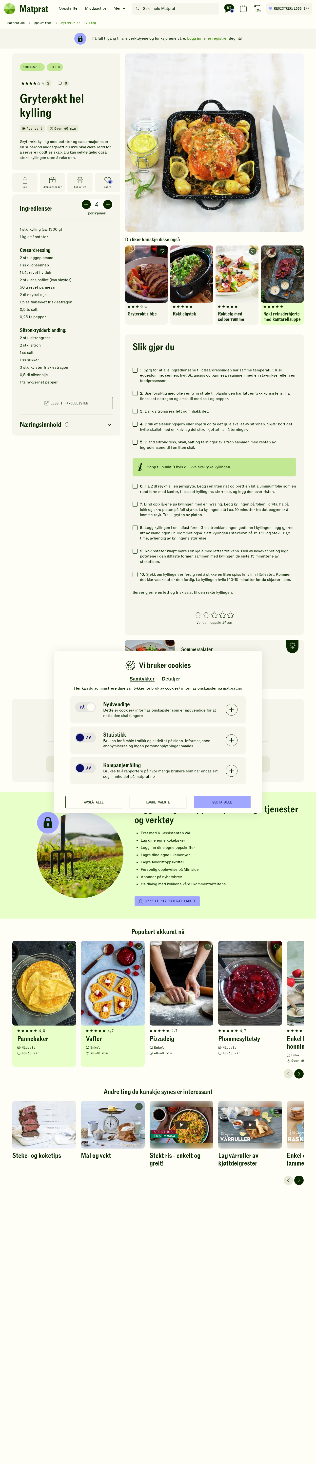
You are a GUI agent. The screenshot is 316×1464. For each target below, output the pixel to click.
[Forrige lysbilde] (288, 1074)
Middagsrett (32, 67)
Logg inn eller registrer (207, 38)
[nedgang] (86, 204)
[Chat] (229, 9)
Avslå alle (94, 802)
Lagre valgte (158, 802)
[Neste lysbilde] (299, 1074)
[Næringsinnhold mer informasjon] (67, 425)
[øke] (107, 204)
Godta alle (222, 802)
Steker (55, 67)
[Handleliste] (258, 9)
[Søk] (138, 8)
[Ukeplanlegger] (243, 9)
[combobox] (176, 8)
